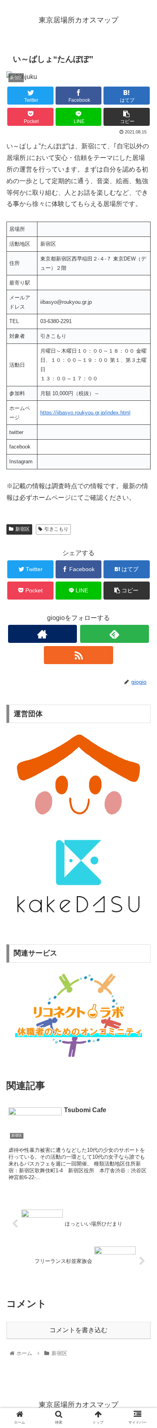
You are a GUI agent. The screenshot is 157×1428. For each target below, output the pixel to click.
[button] (141, 944)
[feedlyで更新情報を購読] (114, 634)
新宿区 (22, 529)
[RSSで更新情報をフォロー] (78, 655)
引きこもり (56, 529)
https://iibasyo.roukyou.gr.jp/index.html (85, 413)
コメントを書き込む (78, 1330)
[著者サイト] (42, 634)
